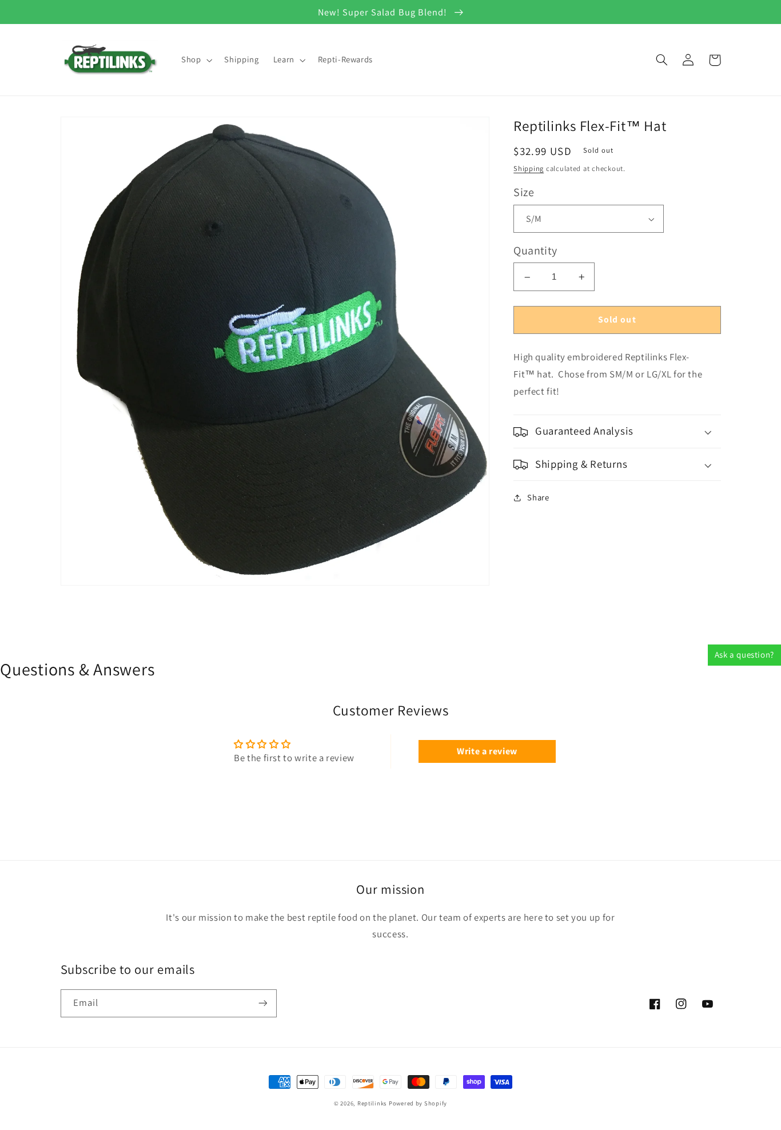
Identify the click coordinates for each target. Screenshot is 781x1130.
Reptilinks (371, 1103)
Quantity (535, 250)
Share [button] (538, 497)
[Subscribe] (262, 1003)
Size (523, 192)
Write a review (487, 751)
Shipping (528, 169)
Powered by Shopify (418, 1103)
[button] (195, 60)
